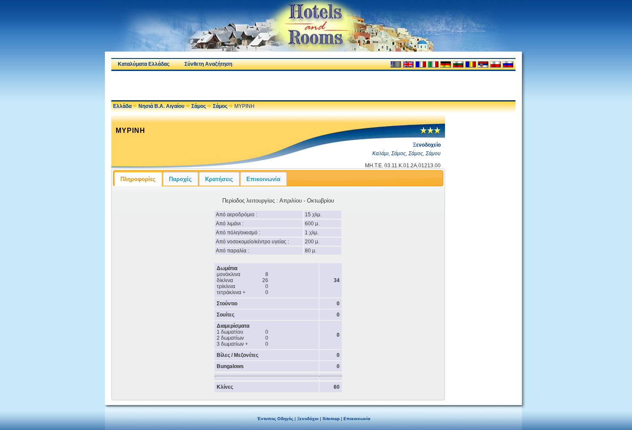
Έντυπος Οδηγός (275, 418)
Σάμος (198, 106)
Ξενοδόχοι (308, 418)
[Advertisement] (212, 85)
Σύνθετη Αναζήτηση (208, 64)
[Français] (420, 64)
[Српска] (483, 64)
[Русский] (508, 64)
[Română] (470, 64)
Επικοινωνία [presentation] (263, 179)
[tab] (138, 179)
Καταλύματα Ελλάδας (143, 64)
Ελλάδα (122, 106)
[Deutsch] (445, 64)
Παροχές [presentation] (180, 179)
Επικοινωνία (357, 418)
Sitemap (331, 418)
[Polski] (495, 64)
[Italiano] (433, 64)
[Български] (458, 64)
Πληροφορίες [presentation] (138, 179)
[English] (408, 64)
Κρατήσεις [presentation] (219, 179)
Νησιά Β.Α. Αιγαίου (161, 106)
